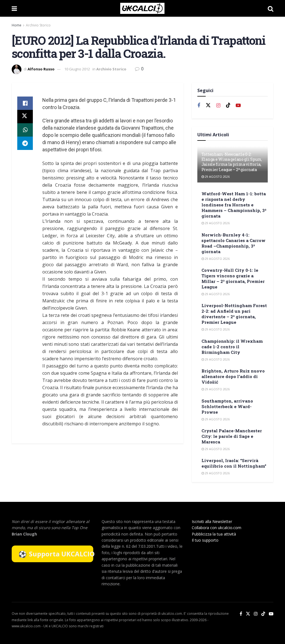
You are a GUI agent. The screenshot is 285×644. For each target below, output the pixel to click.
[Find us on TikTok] (263, 614)
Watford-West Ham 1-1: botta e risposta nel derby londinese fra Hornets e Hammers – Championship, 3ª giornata (234, 205)
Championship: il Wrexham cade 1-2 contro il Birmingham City (232, 346)
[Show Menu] (14, 8)
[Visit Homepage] (142, 8)
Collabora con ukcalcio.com (216, 527)
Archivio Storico (38, 25)
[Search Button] (270, 8)
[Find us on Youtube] (238, 105)
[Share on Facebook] (25, 103)
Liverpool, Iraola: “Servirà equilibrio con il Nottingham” (234, 463)
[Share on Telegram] (25, 143)
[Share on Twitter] (25, 116)
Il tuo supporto (205, 540)
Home (16, 25)
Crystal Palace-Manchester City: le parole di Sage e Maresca (232, 436)
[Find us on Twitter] (208, 105)
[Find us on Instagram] (218, 105)
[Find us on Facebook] (198, 105)
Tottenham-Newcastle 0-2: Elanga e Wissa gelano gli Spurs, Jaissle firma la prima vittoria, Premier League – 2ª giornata (232, 162)
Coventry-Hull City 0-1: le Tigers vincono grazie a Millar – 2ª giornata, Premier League (233, 278)
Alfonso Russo (41, 68)
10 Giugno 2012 (77, 68)
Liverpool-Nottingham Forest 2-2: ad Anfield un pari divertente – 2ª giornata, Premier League (234, 314)
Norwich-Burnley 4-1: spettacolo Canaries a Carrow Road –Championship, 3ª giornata (234, 243)
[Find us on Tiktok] (228, 105)
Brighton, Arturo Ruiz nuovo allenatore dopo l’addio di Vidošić (233, 376)
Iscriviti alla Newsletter (212, 521)
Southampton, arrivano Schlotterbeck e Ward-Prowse (227, 406)
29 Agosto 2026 (217, 176)
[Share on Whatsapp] (25, 130)
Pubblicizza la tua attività (214, 534)
